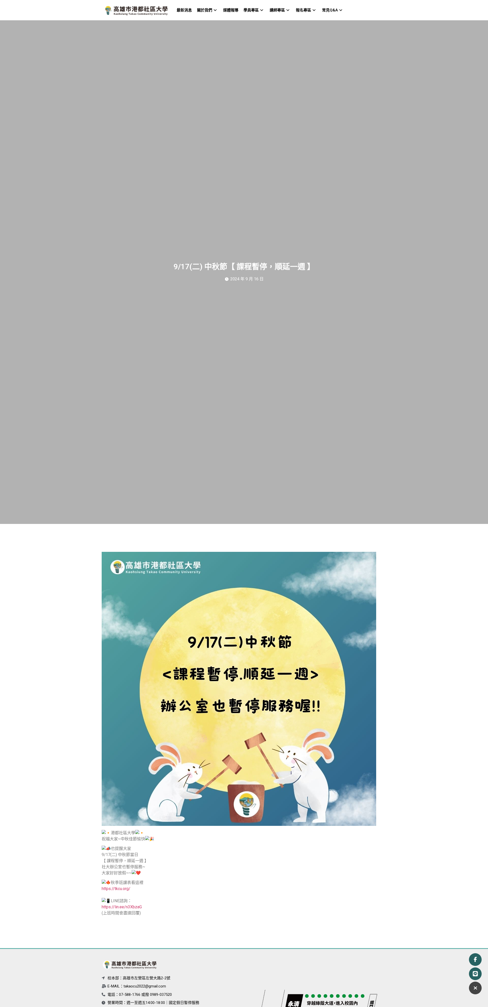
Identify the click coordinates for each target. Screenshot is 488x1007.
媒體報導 (230, 10)
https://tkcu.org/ (116, 888)
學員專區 (251, 10)
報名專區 (303, 10)
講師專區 (277, 10)
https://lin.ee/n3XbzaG (122, 906)
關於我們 (204, 10)
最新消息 (184, 10)
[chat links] (475, 988)
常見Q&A (330, 10)
